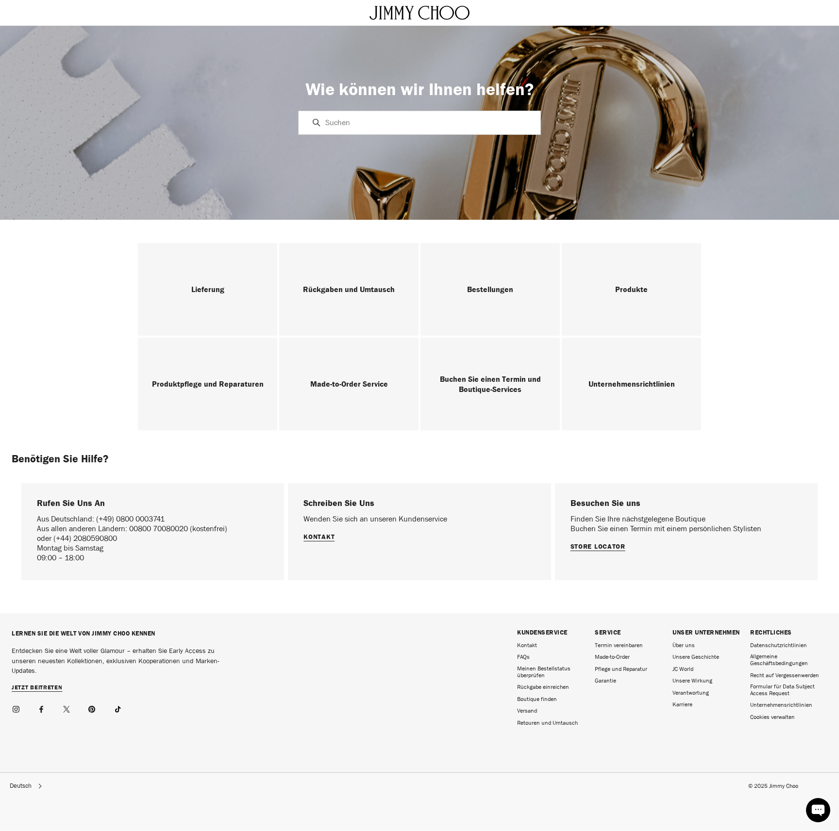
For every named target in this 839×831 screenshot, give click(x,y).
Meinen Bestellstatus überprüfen (544, 672)
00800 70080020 (159, 528)
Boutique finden (537, 699)
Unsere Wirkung (692, 680)
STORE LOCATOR (598, 546)
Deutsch (21, 786)
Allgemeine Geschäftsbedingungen (779, 659)
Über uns (683, 645)
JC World (682, 669)
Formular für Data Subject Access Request (782, 690)
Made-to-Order (612, 657)
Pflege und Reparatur (621, 669)
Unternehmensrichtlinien (781, 705)
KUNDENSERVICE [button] (542, 632)
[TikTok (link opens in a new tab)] (117, 708)
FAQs (523, 657)
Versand (527, 711)
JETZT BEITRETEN (37, 687)
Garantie (605, 680)
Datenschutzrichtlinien (778, 645)
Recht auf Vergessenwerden (784, 675)
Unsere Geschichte (695, 657)
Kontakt (319, 536)
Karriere (682, 704)
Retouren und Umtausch (547, 723)
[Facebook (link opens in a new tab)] (42, 708)
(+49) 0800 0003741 (130, 519)
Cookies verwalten (772, 717)
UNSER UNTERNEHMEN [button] (706, 632)
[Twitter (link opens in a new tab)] (67, 708)
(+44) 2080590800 (85, 538)
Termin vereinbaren (619, 645)
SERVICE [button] (608, 632)
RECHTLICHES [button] (771, 632)
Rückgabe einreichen (543, 687)
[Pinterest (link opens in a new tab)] (92, 708)
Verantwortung (690, 693)
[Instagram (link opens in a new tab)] (16, 708)
